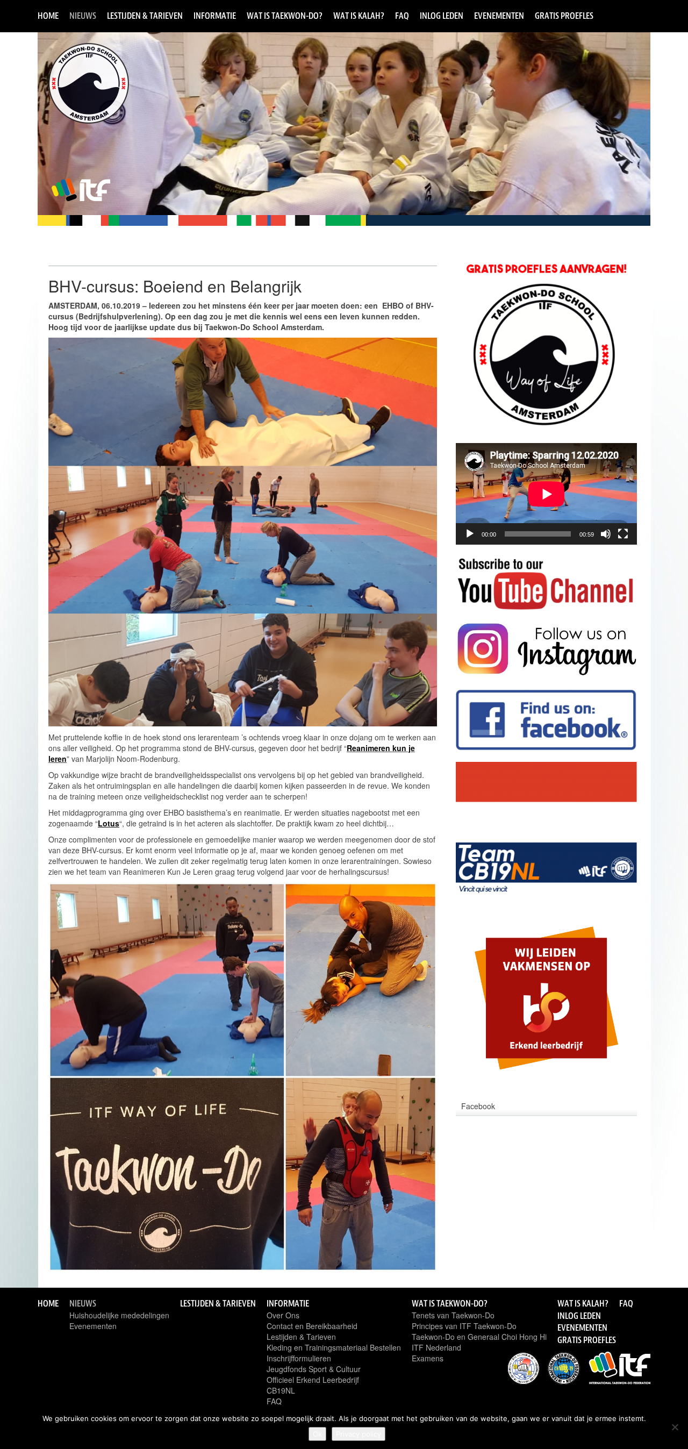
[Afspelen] (469, 534)
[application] (546, 494)
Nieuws (82, 16)
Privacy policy (358, 1434)
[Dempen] (605, 534)
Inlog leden (441, 16)
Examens (427, 1358)
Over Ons (283, 1315)
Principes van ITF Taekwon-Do (464, 1325)
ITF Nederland (436, 1347)
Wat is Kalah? (358, 16)
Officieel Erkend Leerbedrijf (313, 1379)
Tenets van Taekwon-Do (453, 1315)
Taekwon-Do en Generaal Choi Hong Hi (479, 1336)
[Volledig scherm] (623, 534)
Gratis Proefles (564, 16)
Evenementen (499, 16)
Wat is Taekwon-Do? (284, 16)
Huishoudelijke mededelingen (119, 1315)
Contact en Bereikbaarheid (312, 1325)
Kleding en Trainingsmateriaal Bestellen (334, 1347)
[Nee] (674, 1427)
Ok (317, 1434)
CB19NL (281, 1390)
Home (48, 16)
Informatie (215, 16)
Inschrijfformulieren (299, 1358)
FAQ (402, 16)
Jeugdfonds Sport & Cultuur (314, 1369)
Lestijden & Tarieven (145, 16)
